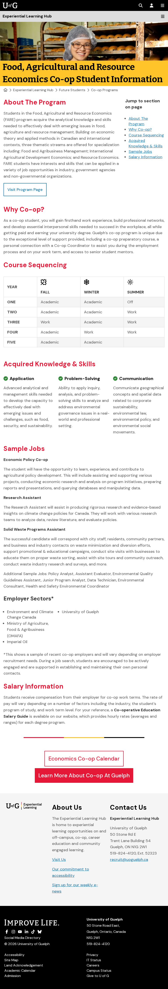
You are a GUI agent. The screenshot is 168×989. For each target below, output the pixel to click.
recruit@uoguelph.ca (129, 859)
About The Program (138, 121)
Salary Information (145, 157)
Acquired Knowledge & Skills (146, 143)
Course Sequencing (146, 135)
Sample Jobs (140, 151)
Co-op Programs (104, 90)
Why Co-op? (140, 129)
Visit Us (59, 859)
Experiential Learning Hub (33, 90)
